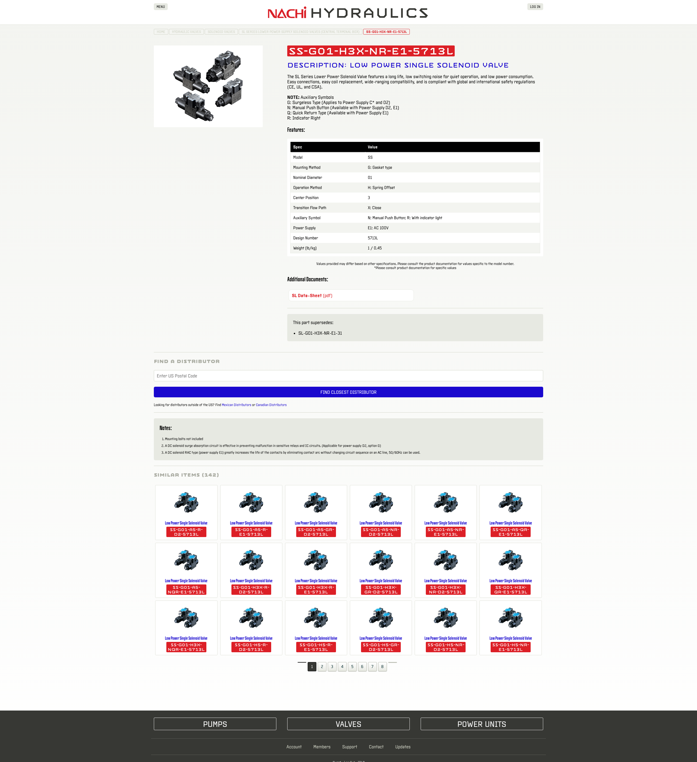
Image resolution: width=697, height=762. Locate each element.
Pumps (215, 724)
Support (349, 746)
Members (322, 746)
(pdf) (312, 295)
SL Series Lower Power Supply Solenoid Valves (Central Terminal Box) (300, 32)
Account (294, 746)
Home (161, 32)
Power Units (481, 724)
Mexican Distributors (236, 405)
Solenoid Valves (221, 32)
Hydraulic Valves (186, 32)
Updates (403, 746)
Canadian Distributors (271, 405)
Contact (376, 746)
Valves (348, 724)
